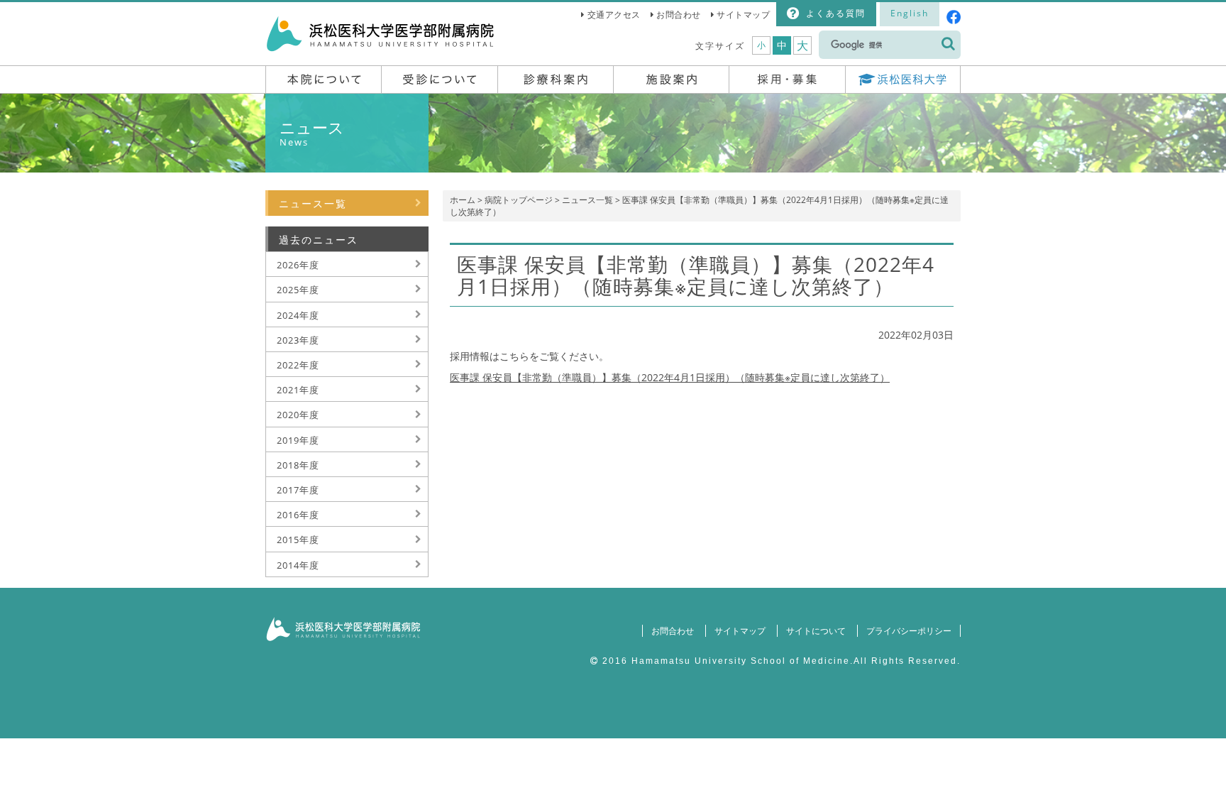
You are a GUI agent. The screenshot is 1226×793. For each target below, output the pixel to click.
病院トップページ (519, 200)
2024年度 (298, 315)
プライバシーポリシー (908, 631)
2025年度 (298, 289)
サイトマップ (743, 15)
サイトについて (816, 631)
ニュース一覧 (587, 200)
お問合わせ (678, 15)
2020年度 (298, 414)
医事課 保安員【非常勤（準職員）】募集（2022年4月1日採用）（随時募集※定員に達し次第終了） (670, 377)
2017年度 (298, 489)
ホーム (462, 200)
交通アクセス (614, 15)
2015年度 (298, 539)
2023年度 (298, 340)
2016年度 (298, 514)
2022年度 (298, 365)
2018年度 (298, 465)
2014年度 (298, 565)
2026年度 (298, 264)
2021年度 (298, 389)
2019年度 (298, 440)
